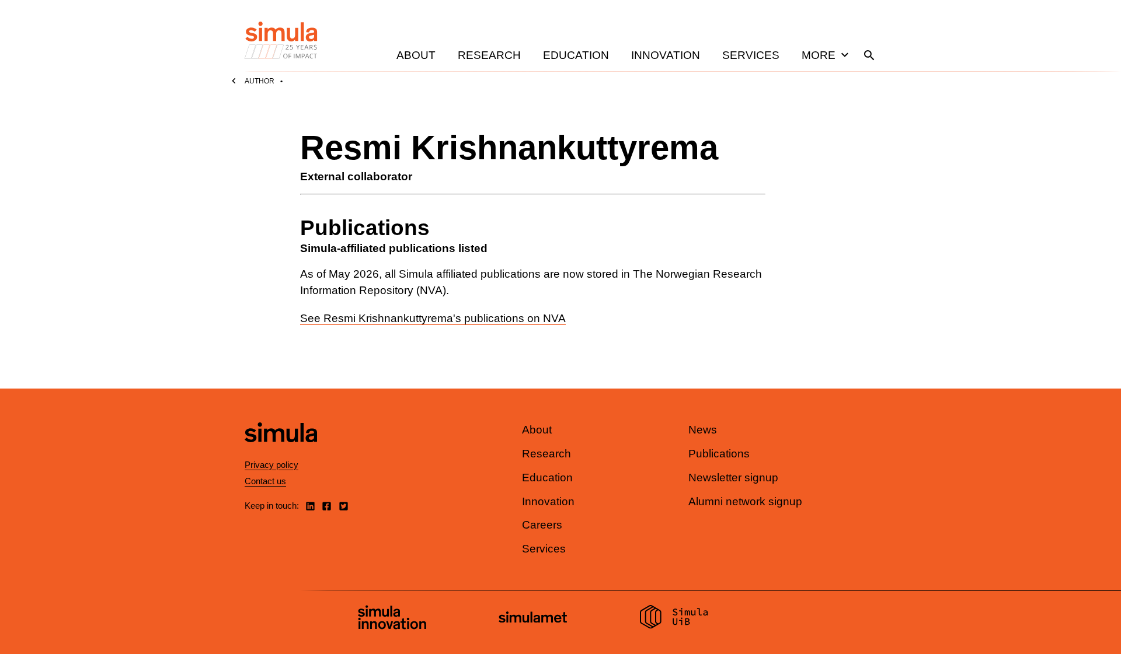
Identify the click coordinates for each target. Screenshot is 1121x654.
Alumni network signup (745, 501)
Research (489, 55)
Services (750, 55)
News (702, 430)
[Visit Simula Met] (533, 618)
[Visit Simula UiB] (674, 618)
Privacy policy (271, 465)
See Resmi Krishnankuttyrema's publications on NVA (433, 318)
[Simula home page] (281, 452)
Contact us (265, 481)
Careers (542, 525)
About (416, 55)
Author (259, 81)
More (818, 55)
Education (576, 55)
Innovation (665, 55)
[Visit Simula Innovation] (392, 619)
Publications (719, 453)
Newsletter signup (733, 477)
